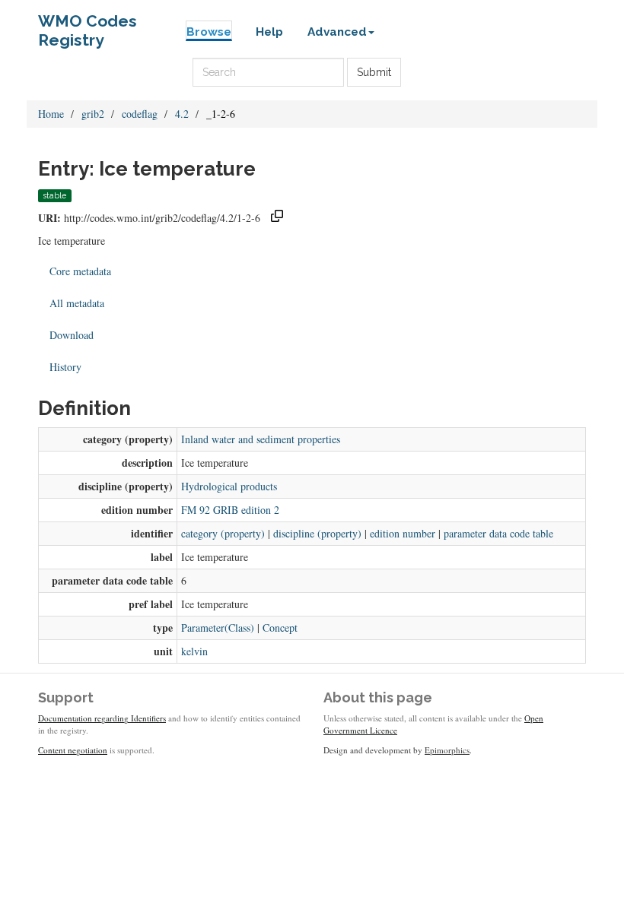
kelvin (194, 651)
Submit (374, 72)
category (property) (223, 533)
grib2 (92, 113)
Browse (208, 32)
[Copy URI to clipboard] (277, 218)
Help (269, 32)
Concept (280, 627)
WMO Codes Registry (87, 24)
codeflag (140, 113)
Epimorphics (447, 750)
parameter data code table (498, 533)
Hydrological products (229, 486)
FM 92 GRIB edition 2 (230, 509)
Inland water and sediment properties (260, 439)
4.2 (182, 113)
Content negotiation (72, 750)
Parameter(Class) (217, 627)
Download (71, 335)
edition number (402, 533)
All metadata (76, 303)
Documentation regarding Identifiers (102, 718)
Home (51, 113)
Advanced (337, 32)
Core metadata (80, 271)
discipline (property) (317, 533)
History (65, 367)
